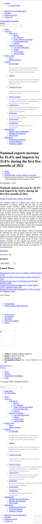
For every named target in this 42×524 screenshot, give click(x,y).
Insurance (17, 81)
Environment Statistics (16, 121)
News (11, 58)
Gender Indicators (33, 101)
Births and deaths (36, 99)
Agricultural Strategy (20, 117)
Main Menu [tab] (8, 391)
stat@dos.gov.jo (15, 358)
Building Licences (14, 83)
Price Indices (18, 93)
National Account (15, 87)
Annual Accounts (14, 91)
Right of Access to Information (15, 11)
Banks (11, 81)
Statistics (7, 62)
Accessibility (9, 317)
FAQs (6, 372)
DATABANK (9, 304)
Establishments (13, 127)
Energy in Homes (24, 68)
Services (16, 43)
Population (12, 99)
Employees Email (10, 15)
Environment (13, 119)
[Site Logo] (9, 21)
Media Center (9, 56)
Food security (33, 70)
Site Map (7, 13)
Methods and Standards (17, 133)
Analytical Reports (15, 142)
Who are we (13, 33)
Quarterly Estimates (26, 91)
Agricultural (28, 125)
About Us (7, 31)
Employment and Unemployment (19, 107)
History (16, 35)
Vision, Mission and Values (23, 39)
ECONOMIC (14, 64)
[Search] (22, 25)
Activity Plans (18, 52)
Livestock (12, 115)
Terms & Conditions (11, 321)
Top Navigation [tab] (10, 393)
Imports (20, 199)
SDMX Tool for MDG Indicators (16, 306)
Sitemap (7, 374)
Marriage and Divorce (23, 99)
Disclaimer (8, 319)
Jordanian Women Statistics (18, 101)
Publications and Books (17, 140)
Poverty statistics (24, 103)
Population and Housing (16, 125)
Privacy (7, 323)
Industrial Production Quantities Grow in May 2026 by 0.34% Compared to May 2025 (19, 286)
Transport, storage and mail (29, 81)
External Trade (13, 68)
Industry (12, 75)
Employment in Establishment (18, 109)
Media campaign (15, 60)
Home (6, 29)
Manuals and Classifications (19, 131)
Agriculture (13, 113)
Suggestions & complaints (13, 376)
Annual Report (18, 54)
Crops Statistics (20, 115)
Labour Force (14, 105)
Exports (2, 199)
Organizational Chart (20, 41)
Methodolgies (9, 129)
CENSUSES (13, 123)
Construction (35, 79)
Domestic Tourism (14, 72)
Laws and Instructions (21, 47)
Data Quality (13, 135)
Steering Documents (16, 45)
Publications (8, 138)
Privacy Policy (9, 315)
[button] (2, 23)
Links (6, 378)
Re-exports (28, 199)
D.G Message (18, 37)
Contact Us (8, 17)
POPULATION (14, 97)
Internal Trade (13, 79)
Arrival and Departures (27, 72)
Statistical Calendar (16, 144)
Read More (4, 251)
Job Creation (34, 107)
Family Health (13, 103)
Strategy (16, 50)
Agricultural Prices (32, 115)
